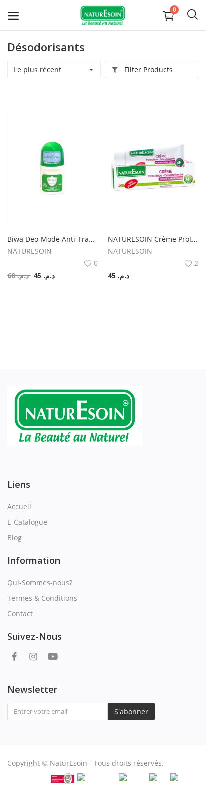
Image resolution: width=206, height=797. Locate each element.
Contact (20, 613)
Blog (15, 537)
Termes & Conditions (43, 598)
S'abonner (131, 711)
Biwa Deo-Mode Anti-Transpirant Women (53, 239)
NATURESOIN (30, 251)
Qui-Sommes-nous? (40, 582)
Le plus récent (38, 69)
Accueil (20, 506)
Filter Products (147, 69)
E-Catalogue (28, 522)
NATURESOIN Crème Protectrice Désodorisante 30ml (153, 239)
